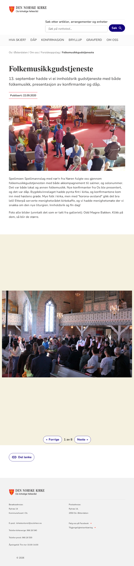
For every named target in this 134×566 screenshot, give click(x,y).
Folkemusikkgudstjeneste (78, 52)
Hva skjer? (17, 40)
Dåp (33, 40)
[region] (67, 339)
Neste (82, 439)
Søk (114, 28)
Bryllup (75, 40)
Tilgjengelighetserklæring (81, 527)
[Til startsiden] (28, 9)
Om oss (112, 40)
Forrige (52, 439)
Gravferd (94, 40)
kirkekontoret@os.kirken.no (29, 523)
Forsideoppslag (50, 52)
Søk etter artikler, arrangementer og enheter (76, 22)
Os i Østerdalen (18, 52)
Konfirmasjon (52, 40)
